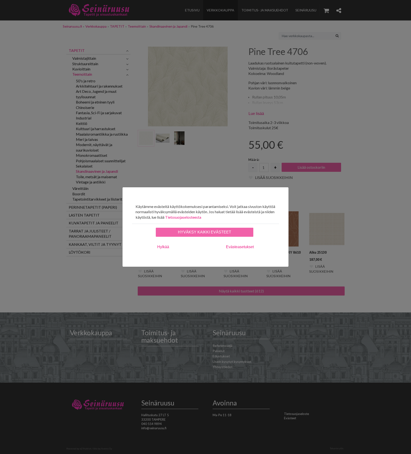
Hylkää (163, 247)
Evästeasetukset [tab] (240, 247)
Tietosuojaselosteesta (183, 217)
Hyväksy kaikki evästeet (204, 232)
